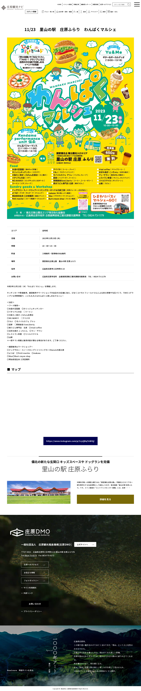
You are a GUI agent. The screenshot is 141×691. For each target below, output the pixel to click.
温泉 (84, 12)
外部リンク (28, 593)
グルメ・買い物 (49, 12)
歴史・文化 (114, 12)
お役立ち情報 (29, 572)
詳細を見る (105, 499)
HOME (59, 4)
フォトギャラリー (31, 580)
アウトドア (94, 12)
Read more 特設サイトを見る (20, 670)
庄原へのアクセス (105, 4)
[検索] (128, 4)
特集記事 (76, 4)
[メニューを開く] (137, 4)
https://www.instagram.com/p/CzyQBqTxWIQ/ (70, 441)
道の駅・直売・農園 (65, 12)
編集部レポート (86, 4)
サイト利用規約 (30, 588)
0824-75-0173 (31, 555)
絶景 (104, 12)
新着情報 (95, 4)
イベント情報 (67, 4)
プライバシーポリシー (33, 611)
